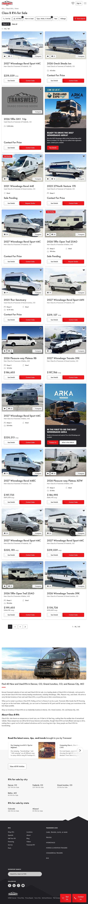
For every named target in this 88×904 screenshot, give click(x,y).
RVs (3, 8)
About (28, 835)
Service (10, 845)
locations (38, 710)
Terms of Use (37, 898)
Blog (28, 838)
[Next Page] (25, 627)
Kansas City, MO (73, 710)
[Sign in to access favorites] (73, 3)
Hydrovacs (50, 843)
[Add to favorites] (40, 33)
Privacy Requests (29, 898)
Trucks (49, 837)
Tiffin (58, 694)
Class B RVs (9, 8)
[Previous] (80, 750)
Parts (9, 848)
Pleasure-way (65, 694)
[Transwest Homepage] (14, 894)
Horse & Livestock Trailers (56, 848)
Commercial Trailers (54, 853)
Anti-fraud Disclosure (47, 898)
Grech (75, 694)
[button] (85, 3)
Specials (10, 835)
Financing (11, 842)
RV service (62, 703)
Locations (29, 832)
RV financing (81, 701)
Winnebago (52, 694)
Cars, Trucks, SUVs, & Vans (56, 832)
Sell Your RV (12, 838)
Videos (29, 842)
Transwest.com (52, 828)
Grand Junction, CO (57, 710)
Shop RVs (11, 832)
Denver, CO (46, 710)
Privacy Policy (21, 898)
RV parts (52, 703)
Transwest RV (31, 845)
